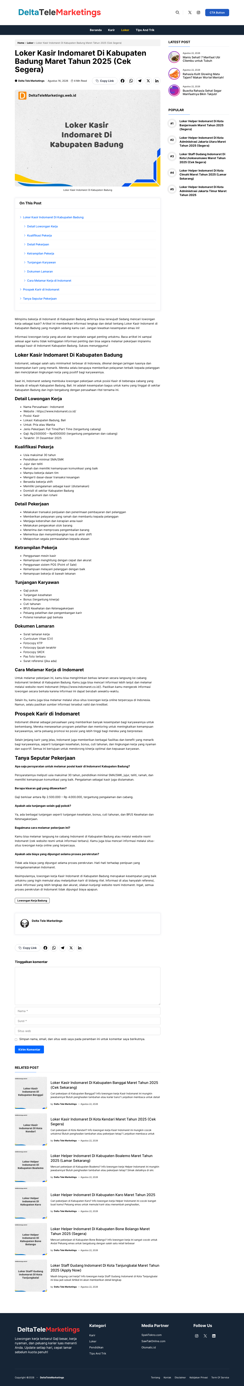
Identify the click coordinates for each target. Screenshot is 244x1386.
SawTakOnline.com (153, 1341)
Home (21, 42)
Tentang (155, 1377)
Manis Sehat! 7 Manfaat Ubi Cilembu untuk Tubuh (201, 58)
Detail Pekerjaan (38, 244)
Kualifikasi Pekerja (39, 235)
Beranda (96, 30)
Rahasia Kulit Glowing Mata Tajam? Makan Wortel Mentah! (203, 75)
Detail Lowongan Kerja (42, 226)
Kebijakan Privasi (199, 1377)
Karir (111, 30)
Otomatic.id (148, 1347)
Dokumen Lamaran (40, 271)
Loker (125, 30)
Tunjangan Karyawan (41, 262)
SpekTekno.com (151, 1335)
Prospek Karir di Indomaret (41, 289)
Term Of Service (220, 1377)
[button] (177, 12)
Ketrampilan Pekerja (40, 253)
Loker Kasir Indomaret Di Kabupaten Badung (53, 217)
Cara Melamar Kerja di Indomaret (49, 280)
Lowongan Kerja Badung (32, 900)
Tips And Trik (145, 30)
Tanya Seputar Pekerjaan (40, 298)
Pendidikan (96, 1347)
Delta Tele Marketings (31, 80)
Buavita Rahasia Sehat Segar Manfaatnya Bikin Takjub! (202, 92)
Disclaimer (180, 1377)
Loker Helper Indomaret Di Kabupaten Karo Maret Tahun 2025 (103, 1195)
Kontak (167, 1377)
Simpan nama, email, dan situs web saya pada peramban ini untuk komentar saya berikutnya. (82, 1039)
